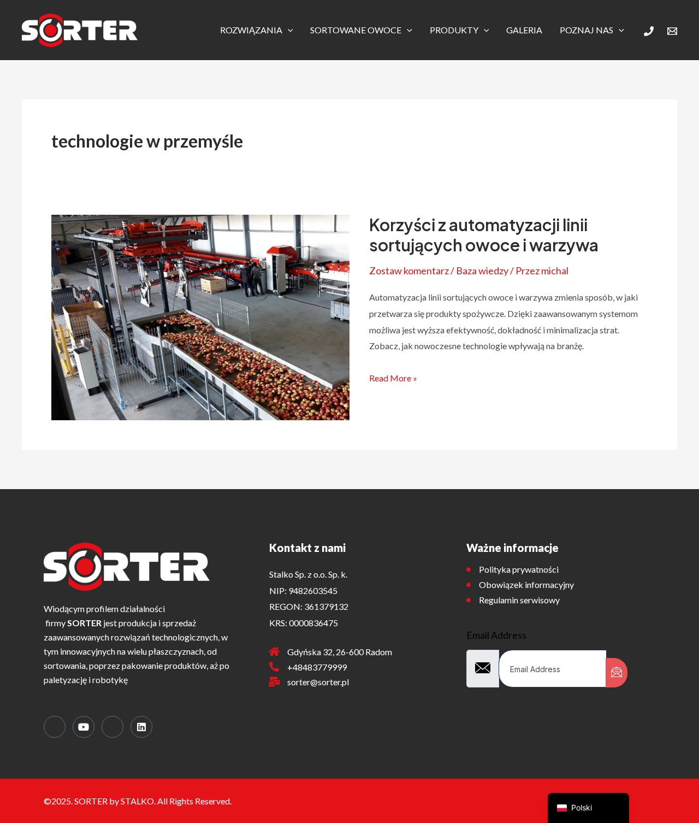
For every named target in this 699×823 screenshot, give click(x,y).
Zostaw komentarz (409, 270)
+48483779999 (317, 667)
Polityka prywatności (519, 569)
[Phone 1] (649, 31)
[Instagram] (112, 727)
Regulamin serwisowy (519, 600)
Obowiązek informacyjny (526, 584)
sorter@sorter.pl (318, 682)
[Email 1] (672, 31)
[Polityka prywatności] (468, 569)
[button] (287, 30)
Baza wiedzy (482, 270)
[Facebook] (55, 727)
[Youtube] (83, 727)
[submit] (616, 672)
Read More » (393, 376)
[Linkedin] (141, 727)
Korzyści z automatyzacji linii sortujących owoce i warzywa (484, 234)
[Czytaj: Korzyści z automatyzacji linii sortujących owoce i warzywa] (200, 316)
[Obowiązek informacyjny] (468, 585)
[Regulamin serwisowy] (468, 600)
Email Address (496, 635)
